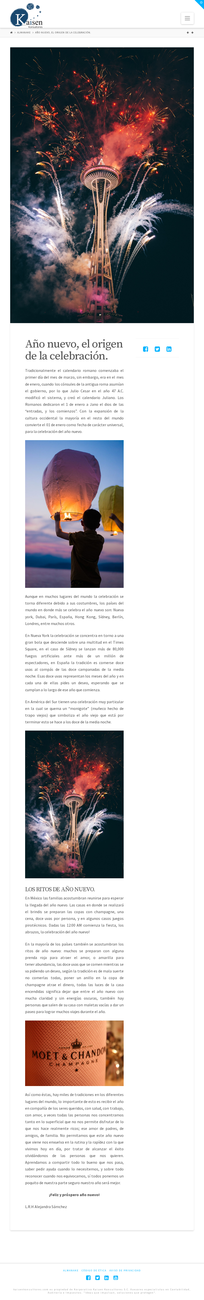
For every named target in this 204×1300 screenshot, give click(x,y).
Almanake (24, 32)
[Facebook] (88, 1277)
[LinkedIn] (106, 1277)
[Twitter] (97, 1277)
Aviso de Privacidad (125, 1270)
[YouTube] (115, 1277)
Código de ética (94, 1270)
